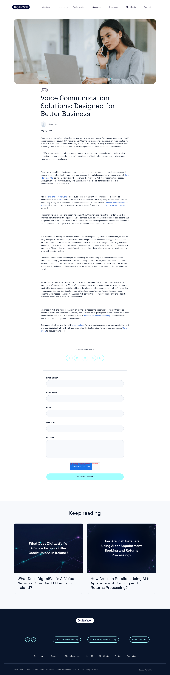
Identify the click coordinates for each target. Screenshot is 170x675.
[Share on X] (77, 358)
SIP (68, 200)
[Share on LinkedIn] (85, 358)
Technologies (79, 7)
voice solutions (77, 325)
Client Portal (131, 7)
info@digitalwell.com (64, 639)
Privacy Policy (38, 670)
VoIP (61, 200)
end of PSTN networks (58, 197)
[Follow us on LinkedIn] (27, 639)
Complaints (131, 656)
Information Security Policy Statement (60, 670)
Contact (147, 7)
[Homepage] (21, 7)
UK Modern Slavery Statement (86, 670)
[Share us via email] (100, 358)
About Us (90, 656)
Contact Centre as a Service (113, 205)
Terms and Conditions (22, 670)
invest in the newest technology (97, 315)
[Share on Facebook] (69, 358)
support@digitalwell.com (101, 639)
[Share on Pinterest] (93, 358)
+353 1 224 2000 (139, 639)
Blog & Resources (72, 656)
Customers (96, 7)
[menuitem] (46, 7)
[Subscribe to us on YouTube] (33, 639)
